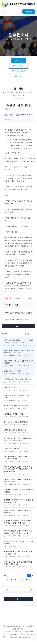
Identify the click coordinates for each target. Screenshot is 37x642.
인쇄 (29, 298)
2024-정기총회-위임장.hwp (13, 305)
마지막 (28, 579)
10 (19, 579)
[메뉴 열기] (3, 11)
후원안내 (29, 12)
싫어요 (16, 298)
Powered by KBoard (28, 605)
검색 (18, 599)
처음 (4, 575)
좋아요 (8, 298)
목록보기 (18, 326)
